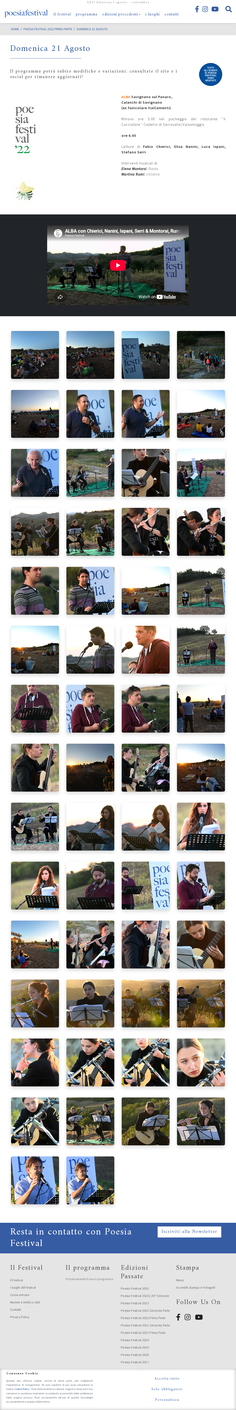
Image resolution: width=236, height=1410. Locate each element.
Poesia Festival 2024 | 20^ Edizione (145, 1296)
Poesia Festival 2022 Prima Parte (143, 1318)
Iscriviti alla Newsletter (189, 1232)
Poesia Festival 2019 (135, 1347)
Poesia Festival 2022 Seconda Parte (145, 1310)
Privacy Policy (19, 1317)
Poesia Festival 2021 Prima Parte (143, 1333)
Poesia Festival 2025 (135, 1288)
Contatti (15, 1310)
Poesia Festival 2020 (135, 1340)
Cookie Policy (22, 1389)
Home (15, 29)
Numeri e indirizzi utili (25, 1302)
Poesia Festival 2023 (135, 1303)
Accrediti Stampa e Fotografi (195, 1287)
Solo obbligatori (167, 1389)
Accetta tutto (167, 1378)
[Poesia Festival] (26, 11)
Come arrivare (19, 1295)
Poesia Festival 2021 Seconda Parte (145, 1325)
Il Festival (16, 1280)
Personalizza (167, 1400)
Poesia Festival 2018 (135, 1355)
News (180, 1280)
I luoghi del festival (23, 1287)
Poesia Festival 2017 (135, 1362)
